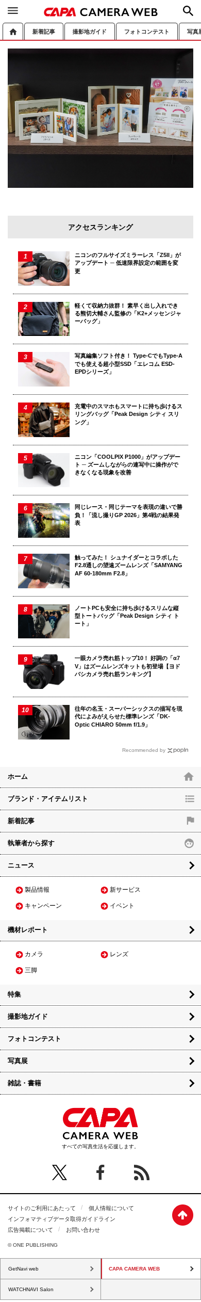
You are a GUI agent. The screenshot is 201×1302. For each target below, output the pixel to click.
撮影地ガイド (90, 31)
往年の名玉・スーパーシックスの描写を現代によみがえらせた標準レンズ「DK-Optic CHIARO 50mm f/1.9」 (128, 716)
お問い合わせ (83, 1230)
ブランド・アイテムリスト (48, 798)
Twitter (59, 1172)
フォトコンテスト (147, 31)
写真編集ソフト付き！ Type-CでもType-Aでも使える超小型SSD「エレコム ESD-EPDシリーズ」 (128, 363)
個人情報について (111, 1208)
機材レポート (28, 930)
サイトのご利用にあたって (42, 1208)
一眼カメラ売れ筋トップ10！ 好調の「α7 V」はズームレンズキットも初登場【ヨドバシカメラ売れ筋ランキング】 (127, 666)
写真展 (18, 1061)
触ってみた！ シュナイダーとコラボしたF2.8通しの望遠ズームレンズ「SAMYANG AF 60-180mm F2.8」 (128, 565)
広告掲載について (30, 1230)
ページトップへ (182, 1215)
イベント (122, 905)
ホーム (13, 31)
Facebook (100, 1172)
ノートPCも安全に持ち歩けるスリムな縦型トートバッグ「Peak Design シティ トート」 (127, 616)
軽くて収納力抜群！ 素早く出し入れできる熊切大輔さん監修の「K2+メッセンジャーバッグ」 (128, 313)
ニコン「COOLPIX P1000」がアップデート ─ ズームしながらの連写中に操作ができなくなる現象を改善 (127, 465)
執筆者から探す (31, 843)
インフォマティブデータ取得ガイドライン (61, 1219)
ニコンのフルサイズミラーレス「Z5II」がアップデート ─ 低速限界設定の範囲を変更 (128, 263)
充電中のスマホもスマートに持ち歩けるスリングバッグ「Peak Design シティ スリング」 (128, 414)
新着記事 (43, 31)
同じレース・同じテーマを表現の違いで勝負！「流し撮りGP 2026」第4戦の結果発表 (128, 515)
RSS (141, 1172)
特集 (14, 994)
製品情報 (37, 889)
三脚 (31, 970)
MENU (13, 10)
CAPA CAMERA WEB (101, 12)
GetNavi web (23, 1269)
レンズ (119, 954)
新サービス (125, 889)
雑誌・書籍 (24, 1083)
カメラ (34, 954)
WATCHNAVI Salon (31, 1289)
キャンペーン (43, 905)
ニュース (21, 865)
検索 (188, 11)
